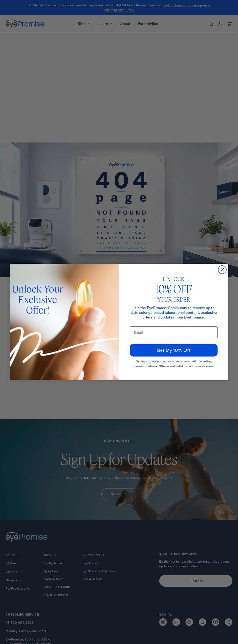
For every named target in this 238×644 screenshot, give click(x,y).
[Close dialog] (222, 270)
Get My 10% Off (174, 350)
